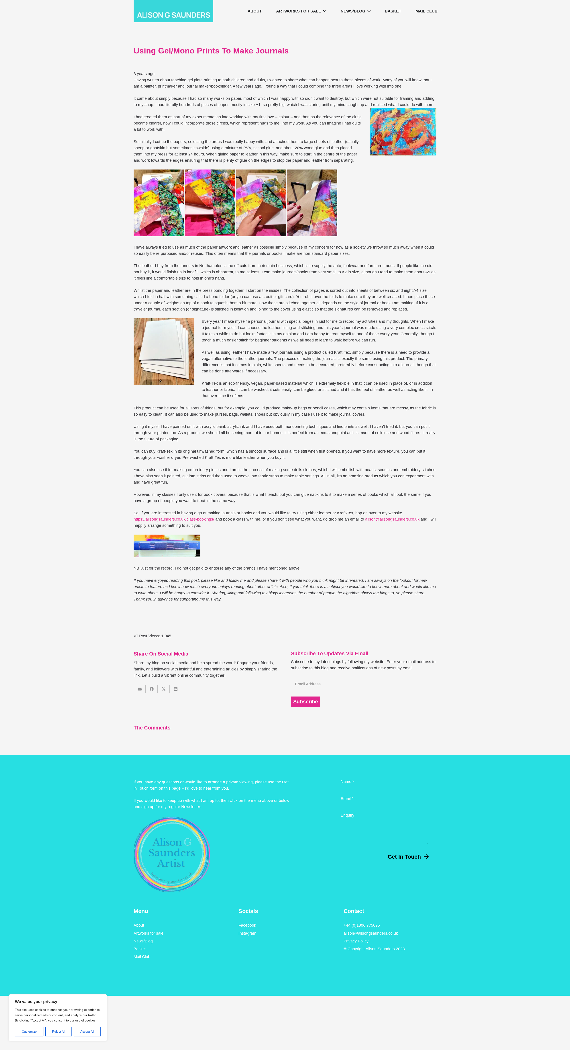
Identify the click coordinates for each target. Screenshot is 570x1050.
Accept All (87, 1031)
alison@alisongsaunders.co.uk (392, 519)
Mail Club (142, 956)
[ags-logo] (173, 11)
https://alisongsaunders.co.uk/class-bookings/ (174, 519)
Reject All (58, 1031)
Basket (140, 949)
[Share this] (152, 689)
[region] (58, 1017)
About (139, 925)
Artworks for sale (148, 933)
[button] (323, 11)
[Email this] (140, 689)
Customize (29, 1031)
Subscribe (305, 702)
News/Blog (143, 941)
